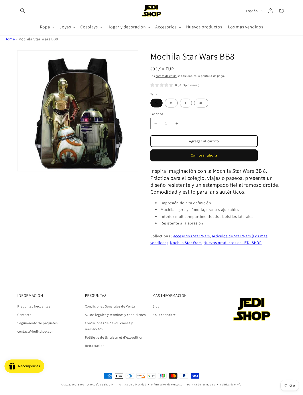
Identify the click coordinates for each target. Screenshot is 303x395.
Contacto (24, 314)
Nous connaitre (164, 314)
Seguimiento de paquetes (37, 323)
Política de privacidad (132, 384)
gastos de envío (166, 76)
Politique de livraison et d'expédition (114, 337)
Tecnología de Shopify (99, 384)
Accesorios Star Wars (191, 235)
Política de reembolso (201, 384)
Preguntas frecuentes (33, 306)
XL (201, 103)
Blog (155, 306)
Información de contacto (167, 384)
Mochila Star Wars (186, 242)
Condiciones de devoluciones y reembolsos (109, 326)
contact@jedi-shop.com (36, 331)
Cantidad (156, 114)
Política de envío (231, 384)
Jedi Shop (78, 384)
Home (9, 39)
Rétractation (94, 345)
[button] (22, 10)
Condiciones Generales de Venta (110, 306)
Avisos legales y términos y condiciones (115, 314)
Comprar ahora (204, 155)
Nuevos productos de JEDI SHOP (233, 242)
